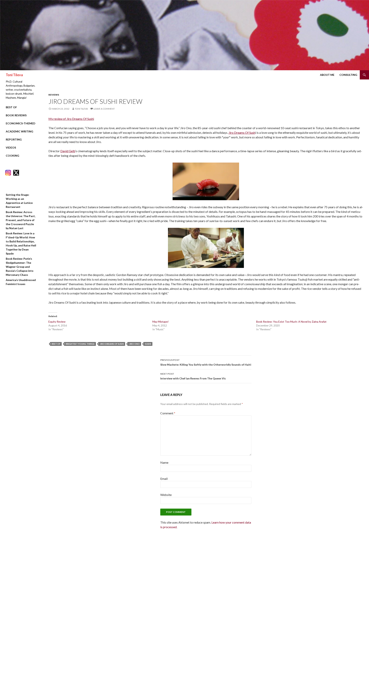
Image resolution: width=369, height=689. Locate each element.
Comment (167, 413)
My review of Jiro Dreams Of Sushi (71, 119)
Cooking (12, 155)
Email (164, 478)
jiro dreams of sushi (112, 344)
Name (164, 462)
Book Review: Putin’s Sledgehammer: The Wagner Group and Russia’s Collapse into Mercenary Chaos (19, 266)
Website (166, 495)
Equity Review (57, 321)
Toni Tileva (14, 75)
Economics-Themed (20, 123)
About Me (327, 74)
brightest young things (80, 344)
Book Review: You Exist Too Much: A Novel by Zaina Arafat (291, 321)
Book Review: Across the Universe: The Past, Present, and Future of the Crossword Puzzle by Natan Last (20, 220)
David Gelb (67, 151)
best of (56, 344)
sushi (148, 344)
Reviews (53, 94)
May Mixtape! (160, 321)
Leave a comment (104, 108)
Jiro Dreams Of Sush (242, 132)
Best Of (11, 107)
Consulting (348, 74)
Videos (11, 147)
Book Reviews (16, 115)
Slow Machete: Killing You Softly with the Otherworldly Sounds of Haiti (205, 362)
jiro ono (134, 344)
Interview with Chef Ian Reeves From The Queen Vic (193, 376)
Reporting (14, 139)
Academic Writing (19, 131)
